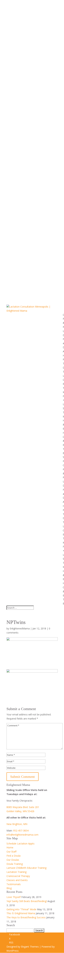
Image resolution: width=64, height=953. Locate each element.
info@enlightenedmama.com (22, 834)
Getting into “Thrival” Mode (21, 909)
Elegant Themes (30, 946)
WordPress (12, 950)
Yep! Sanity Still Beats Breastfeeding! (26, 901)
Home (9, 847)
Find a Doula (13, 855)
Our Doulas (12, 859)
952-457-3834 (21, 830)
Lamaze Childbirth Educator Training (26, 867)
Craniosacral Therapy (18, 876)
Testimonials (13, 884)
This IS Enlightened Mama (20, 913)
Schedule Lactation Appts (20, 843)
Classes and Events (17, 880)
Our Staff (11, 851)
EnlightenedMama (20, 628)
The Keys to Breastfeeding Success (26, 917)
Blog (9, 888)
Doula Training (14, 863)
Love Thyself (13, 897)
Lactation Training (16, 872)
